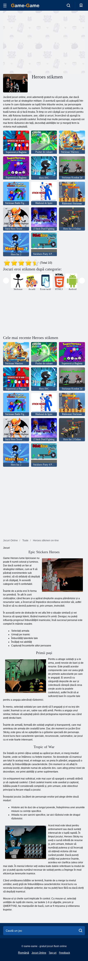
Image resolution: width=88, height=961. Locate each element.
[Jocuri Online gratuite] (25, 5)
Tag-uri (52, 952)
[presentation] (6, 281)
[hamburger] (5, 5)
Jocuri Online (39, 952)
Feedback (64, 952)
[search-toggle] (68, 5)
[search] (80, 930)
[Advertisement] (37, 41)
